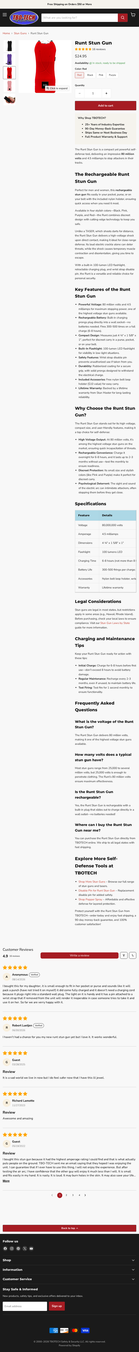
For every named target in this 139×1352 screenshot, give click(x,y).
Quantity (80, 85)
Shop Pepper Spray (90, 899)
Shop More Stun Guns (92, 881)
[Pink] (101, 79)
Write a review (79, 955)
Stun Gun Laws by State (115, 623)
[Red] (80, 79)
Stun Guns (20, 33)
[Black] (90, 79)
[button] (9, 46)
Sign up (57, 1306)
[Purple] (113, 79)
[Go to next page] (86, 1195)
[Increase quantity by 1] (106, 93)
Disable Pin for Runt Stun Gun (97, 890)
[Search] (123, 18)
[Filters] (124, 955)
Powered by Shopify (69, 1345)
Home (6, 33)
